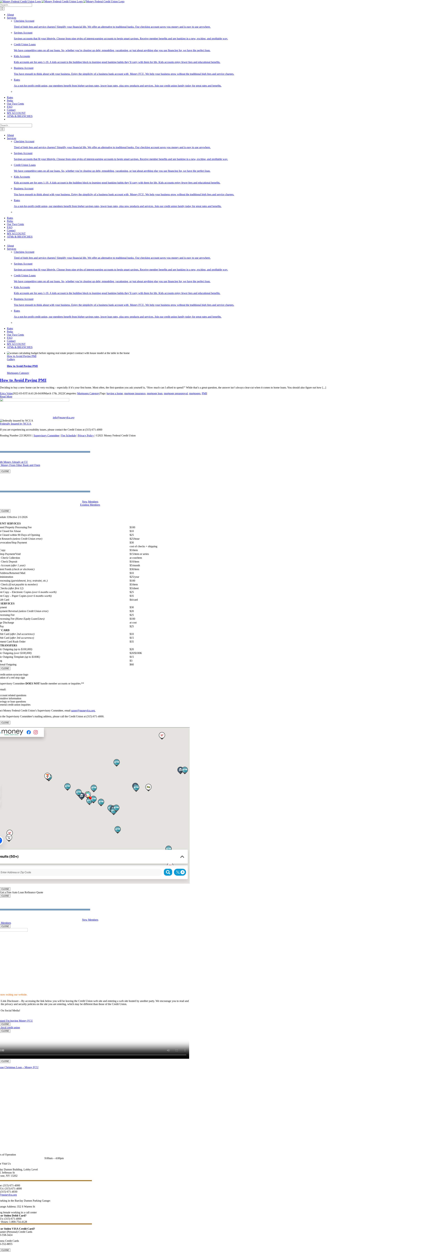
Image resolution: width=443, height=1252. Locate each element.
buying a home (115, 393)
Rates (17, 79)
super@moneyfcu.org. (83, 710)
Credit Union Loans (25, 44)
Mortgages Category (18, 372)
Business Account (23, 68)
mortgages (194, 393)
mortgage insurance (135, 393)
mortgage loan (154, 393)
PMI (204, 393)
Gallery (11, 359)
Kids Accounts (22, 56)
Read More (6, 396)
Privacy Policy (86, 435)
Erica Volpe (6, 393)
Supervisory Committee (46, 435)
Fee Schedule (68, 435)
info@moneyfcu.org (63, 417)
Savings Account (23, 32)
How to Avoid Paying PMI (21, 356)
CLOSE (5, 471)
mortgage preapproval (176, 393)
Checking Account (24, 20)
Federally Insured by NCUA (15, 423)
